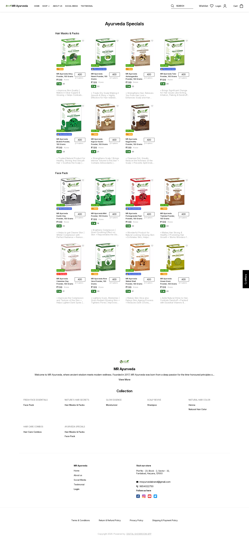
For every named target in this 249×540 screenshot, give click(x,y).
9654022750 (146, 486)
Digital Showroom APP (139, 534)
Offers (245, 277)
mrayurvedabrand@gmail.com (154, 482)
